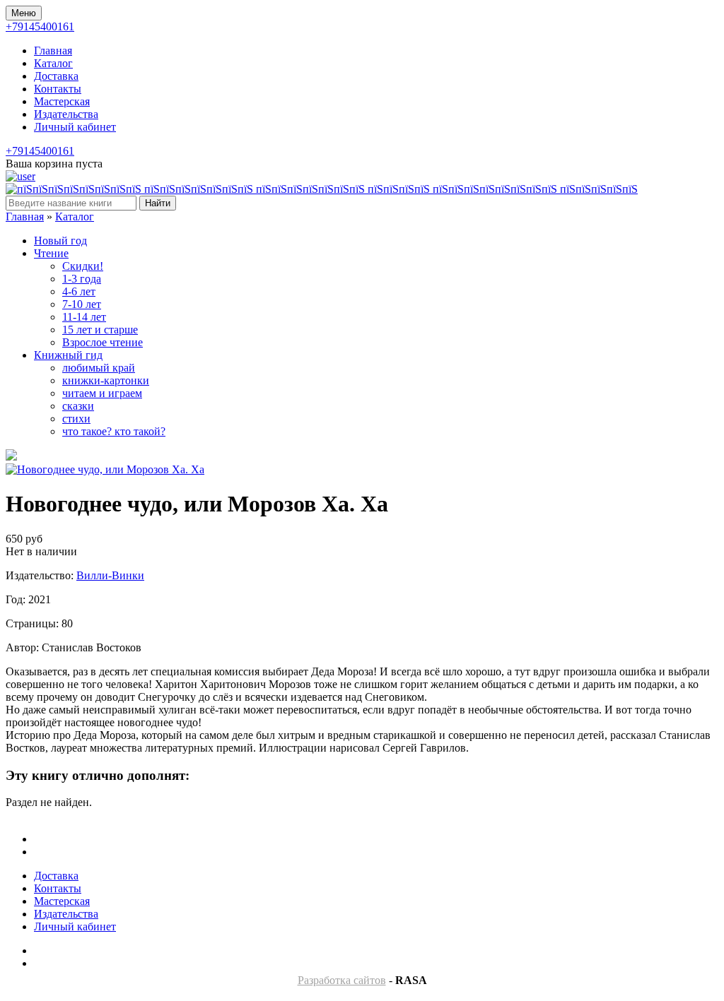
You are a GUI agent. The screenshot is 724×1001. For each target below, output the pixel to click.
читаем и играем (102, 393)
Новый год (60, 241)
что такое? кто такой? (113, 431)
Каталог (53, 63)
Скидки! (82, 266)
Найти (157, 203)
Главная (53, 51)
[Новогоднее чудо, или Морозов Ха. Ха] (105, 469)
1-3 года (81, 279)
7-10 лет (81, 304)
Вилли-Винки (110, 575)
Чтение (51, 253)
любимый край (98, 368)
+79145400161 (40, 26)
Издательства (66, 114)
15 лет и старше (100, 330)
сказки (78, 406)
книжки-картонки (105, 380)
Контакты (57, 89)
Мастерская (62, 101)
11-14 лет (84, 317)
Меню (23, 13)
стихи (76, 419)
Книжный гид (68, 355)
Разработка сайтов (342, 980)
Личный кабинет (75, 127)
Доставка (56, 76)
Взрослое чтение (102, 342)
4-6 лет (78, 291)
